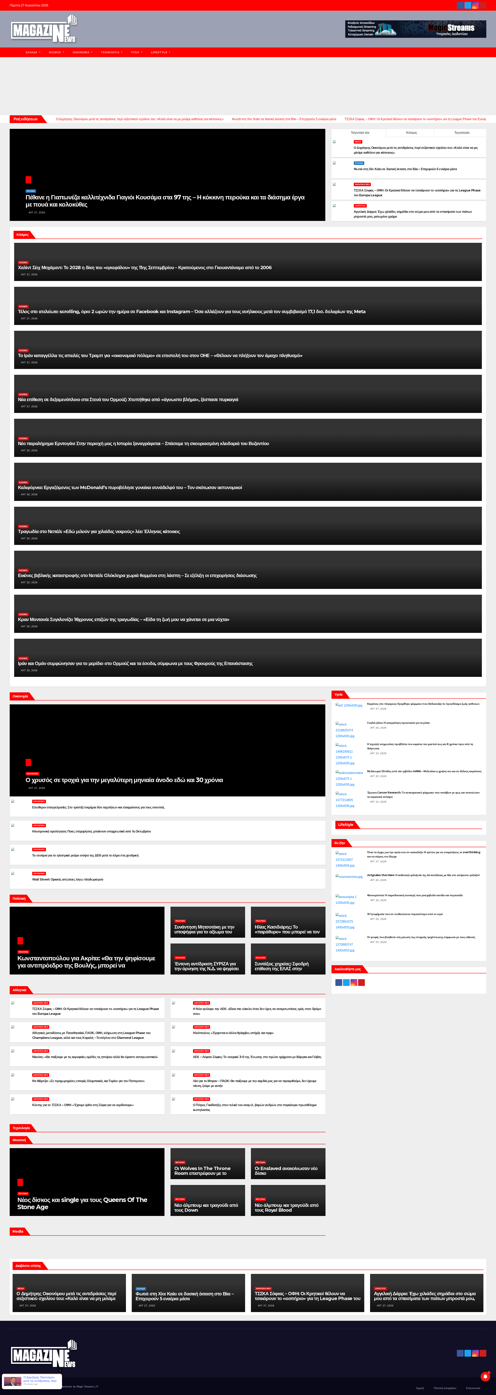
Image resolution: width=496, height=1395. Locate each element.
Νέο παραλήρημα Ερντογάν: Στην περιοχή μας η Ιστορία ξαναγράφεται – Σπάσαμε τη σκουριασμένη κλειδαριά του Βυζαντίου (143, 443)
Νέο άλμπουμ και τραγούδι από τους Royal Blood (286, 1207)
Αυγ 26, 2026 (29, 450)
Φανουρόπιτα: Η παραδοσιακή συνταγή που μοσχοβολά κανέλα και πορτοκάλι (415, 895)
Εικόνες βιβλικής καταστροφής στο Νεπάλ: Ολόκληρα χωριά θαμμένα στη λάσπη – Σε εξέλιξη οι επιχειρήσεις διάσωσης (137, 575)
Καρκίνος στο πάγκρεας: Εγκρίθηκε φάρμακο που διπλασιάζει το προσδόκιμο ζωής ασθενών (423, 704)
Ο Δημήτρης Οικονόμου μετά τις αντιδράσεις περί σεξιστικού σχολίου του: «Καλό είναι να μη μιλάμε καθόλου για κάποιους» (66, 1298)
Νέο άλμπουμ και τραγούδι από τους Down (206, 1207)
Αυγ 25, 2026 (378, 942)
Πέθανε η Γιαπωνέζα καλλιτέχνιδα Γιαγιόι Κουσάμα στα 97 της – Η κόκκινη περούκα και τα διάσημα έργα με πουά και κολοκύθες (165, 200)
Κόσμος (55, 52)
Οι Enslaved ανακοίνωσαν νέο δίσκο (286, 1171)
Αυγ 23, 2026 (378, 753)
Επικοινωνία (473, 1388)
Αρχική (420, 1388)
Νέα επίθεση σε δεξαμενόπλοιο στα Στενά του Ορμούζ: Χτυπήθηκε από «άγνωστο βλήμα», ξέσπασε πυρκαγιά (128, 399)
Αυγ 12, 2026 (378, 801)
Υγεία (135, 52)
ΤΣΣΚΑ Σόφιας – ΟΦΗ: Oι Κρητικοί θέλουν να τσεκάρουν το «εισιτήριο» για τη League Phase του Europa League (307, 1298)
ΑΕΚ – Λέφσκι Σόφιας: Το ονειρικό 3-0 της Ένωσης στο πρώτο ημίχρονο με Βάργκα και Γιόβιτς (257, 1057)
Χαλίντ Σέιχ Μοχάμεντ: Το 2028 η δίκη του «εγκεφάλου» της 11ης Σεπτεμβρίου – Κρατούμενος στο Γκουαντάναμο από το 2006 (144, 267)
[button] (485, 52)
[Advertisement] (248, 86)
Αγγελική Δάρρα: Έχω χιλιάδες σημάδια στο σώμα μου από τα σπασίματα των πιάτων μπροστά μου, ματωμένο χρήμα (425, 1298)
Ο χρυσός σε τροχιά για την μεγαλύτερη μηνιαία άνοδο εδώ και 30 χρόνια (124, 780)
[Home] (16, 52)
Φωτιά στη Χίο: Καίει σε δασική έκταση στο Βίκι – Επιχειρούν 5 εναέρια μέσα (184, 1296)
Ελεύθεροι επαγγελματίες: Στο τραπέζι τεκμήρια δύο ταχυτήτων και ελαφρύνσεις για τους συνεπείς (98, 807)
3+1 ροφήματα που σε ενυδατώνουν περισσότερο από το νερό (405, 914)
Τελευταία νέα (360, 132)
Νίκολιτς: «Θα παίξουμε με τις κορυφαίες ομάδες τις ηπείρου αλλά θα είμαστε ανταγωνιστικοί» (95, 1057)
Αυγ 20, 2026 (378, 776)
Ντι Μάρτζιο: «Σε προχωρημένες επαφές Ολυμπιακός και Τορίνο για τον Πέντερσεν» (88, 1081)
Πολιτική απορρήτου (445, 1388)
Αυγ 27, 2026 (37, 212)
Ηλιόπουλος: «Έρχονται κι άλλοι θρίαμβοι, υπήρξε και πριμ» (233, 1033)
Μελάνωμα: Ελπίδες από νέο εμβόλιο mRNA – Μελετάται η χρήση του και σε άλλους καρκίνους (424, 771)
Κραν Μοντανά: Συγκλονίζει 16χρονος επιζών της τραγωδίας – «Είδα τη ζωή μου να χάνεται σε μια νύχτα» (123, 619)
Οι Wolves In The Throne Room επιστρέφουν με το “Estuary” (202, 1173)
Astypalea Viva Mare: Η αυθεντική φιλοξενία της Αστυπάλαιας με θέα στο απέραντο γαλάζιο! (423, 875)
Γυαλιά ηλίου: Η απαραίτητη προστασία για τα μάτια (398, 723)
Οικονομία (81, 52)
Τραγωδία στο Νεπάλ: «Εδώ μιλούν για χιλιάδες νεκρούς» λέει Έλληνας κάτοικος (99, 531)
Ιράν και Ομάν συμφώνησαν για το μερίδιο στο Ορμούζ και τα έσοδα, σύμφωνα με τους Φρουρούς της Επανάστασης (135, 663)
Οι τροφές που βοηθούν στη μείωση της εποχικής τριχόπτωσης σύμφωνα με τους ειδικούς (421, 937)
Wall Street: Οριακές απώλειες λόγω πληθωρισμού (67, 879)
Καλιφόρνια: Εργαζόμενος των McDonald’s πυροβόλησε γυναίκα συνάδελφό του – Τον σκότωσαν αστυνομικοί (130, 487)
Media (358, 142)
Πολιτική (23, 952)
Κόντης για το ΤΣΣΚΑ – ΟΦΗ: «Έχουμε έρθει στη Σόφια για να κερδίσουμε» (82, 1105)
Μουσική (23, 1194)
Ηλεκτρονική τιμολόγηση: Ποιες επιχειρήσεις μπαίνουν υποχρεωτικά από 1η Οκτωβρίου (91, 831)
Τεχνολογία (110, 52)
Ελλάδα (32, 52)
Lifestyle (159, 52)
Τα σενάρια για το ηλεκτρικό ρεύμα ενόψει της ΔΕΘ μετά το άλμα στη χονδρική (85, 855)
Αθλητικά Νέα (362, 184)
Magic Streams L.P (87, 1386)
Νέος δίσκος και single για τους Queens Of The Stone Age (82, 1203)
